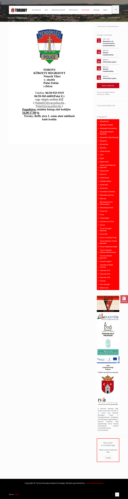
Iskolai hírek (104, 185)
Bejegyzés (103, 141)
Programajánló (104, 218)
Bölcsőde (103, 148)
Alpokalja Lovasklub (106, 125)
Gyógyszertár (104, 171)
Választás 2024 (105, 274)
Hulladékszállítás (105, 181)
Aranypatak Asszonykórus (108, 128)
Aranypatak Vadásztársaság (109, 137)
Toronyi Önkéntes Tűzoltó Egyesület (108, 242)
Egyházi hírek (104, 162)
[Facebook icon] (112, 494)
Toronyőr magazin (106, 261)
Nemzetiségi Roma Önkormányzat (106, 203)
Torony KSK (103, 234)
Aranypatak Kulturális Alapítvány (107, 133)
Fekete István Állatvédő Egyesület (107, 166)
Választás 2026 (105, 277)
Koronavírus (104, 188)
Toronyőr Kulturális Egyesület (106, 257)
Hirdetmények (104, 178)
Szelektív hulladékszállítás (108, 70)
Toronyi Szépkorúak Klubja (108, 247)
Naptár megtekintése (108, 85)
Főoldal (102, 18)
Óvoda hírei (103, 211)
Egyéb (102, 158)
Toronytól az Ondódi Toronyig (106, 266)
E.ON (101, 155)
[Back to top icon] (117, 494)
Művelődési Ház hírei (107, 195)
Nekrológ (103, 198)
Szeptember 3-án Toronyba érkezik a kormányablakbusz (109, 43)
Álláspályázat (104, 121)
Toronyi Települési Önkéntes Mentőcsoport (108, 251)
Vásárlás (103, 281)
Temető (102, 225)
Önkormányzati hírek (106, 208)
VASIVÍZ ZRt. (104, 288)
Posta (102, 215)
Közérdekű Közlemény (107, 192)
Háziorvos (103, 174)
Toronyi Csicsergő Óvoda (108, 237)
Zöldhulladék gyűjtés (109, 62)
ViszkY (16, 494)
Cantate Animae (105, 151)
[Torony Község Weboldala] (19, 10)
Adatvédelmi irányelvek (94, 483)
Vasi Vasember (105, 284)
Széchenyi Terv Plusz (107, 221)
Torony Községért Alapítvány (106, 230)
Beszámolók (104, 144)
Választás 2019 (105, 270)
